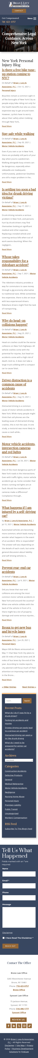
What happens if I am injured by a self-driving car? (19, 512)
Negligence (10, 792)
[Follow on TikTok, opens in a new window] (29, 1026)
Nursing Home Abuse (14, 796)
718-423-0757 (9, 21)
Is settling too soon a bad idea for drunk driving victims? (19, 193)
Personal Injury (9, 90)
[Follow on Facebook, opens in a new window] (8, 1026)
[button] (35, 1042)
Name (5, 869)
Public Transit (11, 809)
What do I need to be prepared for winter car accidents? (16, 745)
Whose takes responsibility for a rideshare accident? (15, 261)
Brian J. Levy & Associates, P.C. (18, 520)
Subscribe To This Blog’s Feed (18, 828)
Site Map (21, 1045)
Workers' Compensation (16, 817)
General (8, 779)
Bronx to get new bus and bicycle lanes (16, 629)
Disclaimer (7, 932)
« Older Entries (9, 687)
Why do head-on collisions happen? (15, 323)
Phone (5, 892)
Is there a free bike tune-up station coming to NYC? (19, 74)
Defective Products (13, 775)
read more (7, 126)
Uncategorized (11, 813)
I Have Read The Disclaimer (19, 938)
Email (5, 881)
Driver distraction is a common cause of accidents (17, 384)
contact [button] (19, 11)
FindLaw (25, 1051)
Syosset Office (19, 1012)
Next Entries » (29, 687)
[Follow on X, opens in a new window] (19, 1026)
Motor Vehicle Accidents (13, 146)
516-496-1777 (22, 1008)
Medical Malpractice (14, 783)
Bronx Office (19, 990)
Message (6, 904)
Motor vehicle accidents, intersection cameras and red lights (18, 448)
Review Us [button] (18, 1019)
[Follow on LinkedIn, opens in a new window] (14, 1026)
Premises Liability (13, 805)
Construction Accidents (15, 771)
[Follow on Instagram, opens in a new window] (24, 1026)
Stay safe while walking (18, 134)
